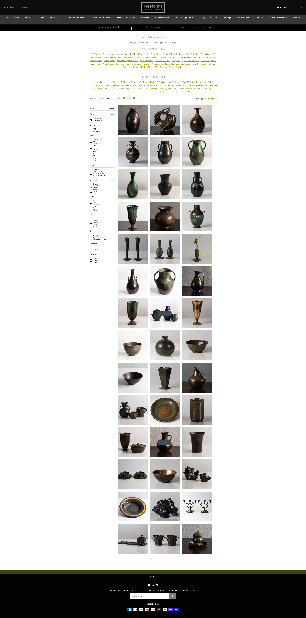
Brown (94, 202)
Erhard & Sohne (111, 85)
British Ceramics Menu (75, 18)
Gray (94, 208)
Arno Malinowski (123, 54)
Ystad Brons (175, 92)
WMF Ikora (163, 92)
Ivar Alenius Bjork (164, 57)
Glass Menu (145, 18)
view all (111, 108)
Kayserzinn (211, 85)
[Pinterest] (285, 7)
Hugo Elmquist (148, 57)
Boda (152, 82)
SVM (117, 92)
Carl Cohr (150, 54)
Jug (93, 155)
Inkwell (95, 151)
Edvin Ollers (162, 54)
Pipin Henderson (123, 64)
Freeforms (155, 604)
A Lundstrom (108, 54)
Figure (94, 149)
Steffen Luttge (167, 64)
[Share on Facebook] (202, 99)
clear (112, 114)
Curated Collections (277, 18)
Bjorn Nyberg (138, 54)
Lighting (201, 18)
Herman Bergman (182, 85)
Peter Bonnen (108, 64)
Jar (93, 153)
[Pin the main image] (209, 99)
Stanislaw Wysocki (151, 64)
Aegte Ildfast (100, 82)
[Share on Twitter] (205, 99)
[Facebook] (278, 7)
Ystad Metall (188, 92)
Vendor (153, 92)
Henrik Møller (133, 57)
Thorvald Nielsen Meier (143, 67)
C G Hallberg (174, 82)
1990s (94, 262)
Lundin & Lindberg (134, 88)
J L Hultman (179, 57)
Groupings (226, 18)
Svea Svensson (198, 64)
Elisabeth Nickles (176, 54)
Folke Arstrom (102, 57)
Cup (94, 145)
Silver (94, 192)
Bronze (95, 184)
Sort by (92, 98)
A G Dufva (96, 54)
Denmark (95, 248)
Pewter (94, 190)
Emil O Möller (192, 54)
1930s (94, 260)
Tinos (146, 92)
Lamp (94, 157)
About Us (297, 18)
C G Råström (162, 82)
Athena (116, 82)
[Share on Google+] (212, 99)
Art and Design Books (183, 18)
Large (94, 224)
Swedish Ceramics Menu (25, 18)
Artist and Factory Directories (249, 18)
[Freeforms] (153, 4)
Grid (128, 98)
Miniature (95, 219)
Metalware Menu (162, 18)
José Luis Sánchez (208, 57)
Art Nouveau (96, 237)
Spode (181, 88)
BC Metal (125, 82)
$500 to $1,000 (97, 171)
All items (213, 18)
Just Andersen (96, 61)
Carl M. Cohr (188, 82)
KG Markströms (101, 88)
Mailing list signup (11, 7)
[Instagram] (281, 7)
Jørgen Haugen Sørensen (127, 61)
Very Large (96, 226)
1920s (94, 258)
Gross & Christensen (147, 85)
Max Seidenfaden (191, 61)
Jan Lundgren (192, 57)
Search (153, 576)
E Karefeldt (201, 82)
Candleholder (97, 143)
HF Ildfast (168, 85)
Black (94, 200)
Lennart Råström (162, 61)
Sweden (95, 250)
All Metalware (97, 188)
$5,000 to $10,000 (98, 175)
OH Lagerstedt (150, 88)
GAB (122, 85)
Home (6, 18)
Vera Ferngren (161, 67)
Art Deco (95, 235)
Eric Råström (206, 54)
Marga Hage (177, 61)
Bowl (94, 142)
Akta (109, 82)
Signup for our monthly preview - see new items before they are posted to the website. (153, 591)
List (138, 98)
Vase (94, 161)
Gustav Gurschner (118, 57)
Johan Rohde (109, 61)
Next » (156, 559)
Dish (94, 147)
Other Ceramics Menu (125, 18)
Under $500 (96, 169)
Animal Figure (97, 140)
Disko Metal (96, 186)
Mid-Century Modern (99, 239)
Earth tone (96, 204)
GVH (160, 85)
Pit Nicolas (137, 64)
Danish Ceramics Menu (51, 18)
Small (94, 221)
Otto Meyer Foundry (167, 88)
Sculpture (95, 159)
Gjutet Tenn (131, 85)
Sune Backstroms (183, 64)
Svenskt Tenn (208, 88)
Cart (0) (293, 7)
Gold (94, 206)
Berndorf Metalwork (140, 82)
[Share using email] (217, 99)
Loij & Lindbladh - (117, 88)
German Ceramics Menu (100, 18)
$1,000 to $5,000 (98, 173)
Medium (95, 223)
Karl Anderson (146, 61)
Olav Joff (205, 61)
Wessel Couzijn (176, 67)
